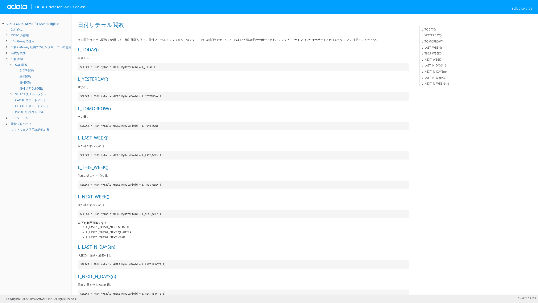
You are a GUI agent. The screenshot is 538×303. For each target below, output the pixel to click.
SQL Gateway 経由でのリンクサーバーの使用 (41, 47)
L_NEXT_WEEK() (432, 59)
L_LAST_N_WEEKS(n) (435, 78)
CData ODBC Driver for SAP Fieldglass (33, 24)
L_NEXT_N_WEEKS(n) (435, 83)
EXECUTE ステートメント (32, 106)
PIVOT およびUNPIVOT (30, 112)
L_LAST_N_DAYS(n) (434, 65)
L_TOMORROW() (432, 41)
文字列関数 (26, 71)
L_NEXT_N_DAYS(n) (434, 71)
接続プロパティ (21, 124)
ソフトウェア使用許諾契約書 (30, 130)
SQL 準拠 (17, 59)
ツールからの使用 (22, 41)
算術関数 (25, 76)
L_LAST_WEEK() (432, 47)
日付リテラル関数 (31, 88)
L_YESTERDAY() (432, 35)
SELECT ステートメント (31, 94)
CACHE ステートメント (30, 100)
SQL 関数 (21, 65)
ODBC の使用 (20, 35)
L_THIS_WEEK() (432, 53)
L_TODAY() (429, 29)
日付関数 (25, 82)
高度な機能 (18, 53)
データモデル (20, 118)
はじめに (17, 29)
